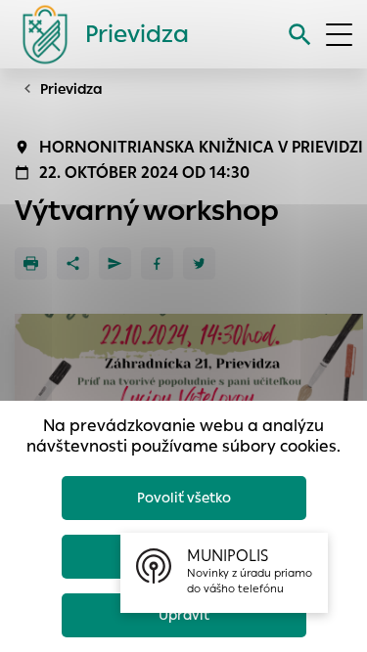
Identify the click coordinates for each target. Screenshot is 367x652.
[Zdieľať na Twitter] (199, 263)
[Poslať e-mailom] (115, 263)
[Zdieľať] (73, 263)
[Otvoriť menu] (339, 34)
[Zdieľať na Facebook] (157, 263)
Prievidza (71, 89)
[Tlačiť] (31, 263)
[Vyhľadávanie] (300, 34)
